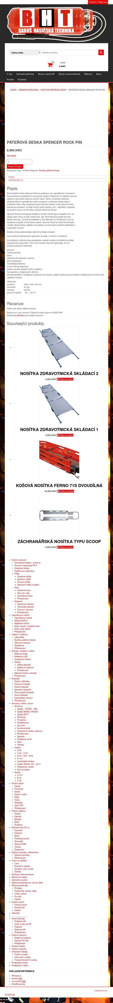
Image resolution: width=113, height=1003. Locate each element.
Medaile (17, 819)
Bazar (98, 74)
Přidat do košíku (15, 166)
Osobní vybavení (19, 559)
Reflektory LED (21, 656)
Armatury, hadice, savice (22, 703)
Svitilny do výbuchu (25, 667)
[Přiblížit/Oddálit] (9, 999)
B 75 (19, 777)
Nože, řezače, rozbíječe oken (27, 626)
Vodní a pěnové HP (22, 924)
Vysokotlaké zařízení (23, 697)
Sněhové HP (19, 929)
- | (94, 991)
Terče (16, 799)
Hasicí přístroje (18, 918)
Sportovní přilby (24, 579)
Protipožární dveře (20, 962)
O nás (9, 74)
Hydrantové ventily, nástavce (29, 730)
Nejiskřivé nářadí (21, 623)
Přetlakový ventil (24, 739)
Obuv (16, 587)
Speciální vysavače (22, 689)
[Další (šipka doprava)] (4, 1002)
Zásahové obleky (21, 568)
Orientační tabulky (20, 951)
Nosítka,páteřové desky (53, 89)
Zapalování (19, 849)
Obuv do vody (23, 593)
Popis (11, 177)
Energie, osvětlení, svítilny (23, 650)
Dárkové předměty (20, 885)
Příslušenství (22, 598)
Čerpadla (16, 678)
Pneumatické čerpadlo (24, 692)
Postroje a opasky (22, 866)
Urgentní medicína (28, 89)
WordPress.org (18, 984)
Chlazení (18, 833)
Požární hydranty (19, 935)
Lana (16, 863)
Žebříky (17, 871)
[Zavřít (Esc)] (1, 999)
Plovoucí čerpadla (22, 684)
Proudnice (21, 719)
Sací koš (21, 725)
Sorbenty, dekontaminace (23, 874)
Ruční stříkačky (21, 695)
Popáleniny (19, 645)
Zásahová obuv (24, 590)
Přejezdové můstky (25, 766)
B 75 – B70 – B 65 (25, 755)
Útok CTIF (18, 805)
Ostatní (17, 899)
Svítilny (17, 662)
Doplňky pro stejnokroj (24, 570)
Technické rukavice (25, 606)
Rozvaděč (18, 841)
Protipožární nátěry (20, 965)
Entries (17, 978)
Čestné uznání (18, 902)
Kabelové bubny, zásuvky (25, 673)
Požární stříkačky (21, 681)
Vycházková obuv (25, 595)
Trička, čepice (20, 893)
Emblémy (18, 824)
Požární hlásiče (18, 946)
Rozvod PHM (20, 844)
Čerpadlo (18, 830)
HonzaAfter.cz (101, 991)
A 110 (19, 758)
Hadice (17, 747)
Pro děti (17, 896)
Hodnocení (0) (15, 180)
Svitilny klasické (24, 664)
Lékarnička (19, 637)
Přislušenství (19, 943)
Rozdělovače (23, 722)
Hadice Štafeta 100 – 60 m (29, 764)
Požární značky (21, 954)
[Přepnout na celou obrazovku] (7, 999)
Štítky (16, 822)
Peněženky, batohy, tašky (25, 890)
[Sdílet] (4, 999)
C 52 (19, 780)
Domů (13, 89)
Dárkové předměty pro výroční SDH (27, 882)
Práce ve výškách (19, 860)
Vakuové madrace (22, 642)
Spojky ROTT (23, 714)
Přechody (21, 717)
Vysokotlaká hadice (25, 761)
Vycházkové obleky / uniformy (27, 562)
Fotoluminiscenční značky (25, 959)
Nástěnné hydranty (22, 937)
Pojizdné (18, 926)
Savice (17, 772)
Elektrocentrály (20, 653)
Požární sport (17, 783)
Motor (17, 835)
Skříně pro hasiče (19, 877)
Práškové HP (20, 921)
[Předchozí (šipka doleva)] (1, 1002)
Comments (19, 981)
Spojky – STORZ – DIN (27, 708)
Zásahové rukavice (25, 604)
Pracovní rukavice (25, 609)
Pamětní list (19, 907)
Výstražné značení (20, 879)
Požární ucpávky (19, 948)
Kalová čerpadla (21, 686)
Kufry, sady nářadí (22, 628)
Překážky (18, 802)
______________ (19, 915)
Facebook (22, 79)
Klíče (19, 742)
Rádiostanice (20, 857)
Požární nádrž (20, 794)
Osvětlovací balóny (22, 659)
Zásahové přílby (24, 576)
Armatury (18, 706)
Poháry (17, 813)
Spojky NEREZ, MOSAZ (27, 711)
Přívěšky (18, 888)
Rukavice (18, 601)
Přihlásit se (16, 975)
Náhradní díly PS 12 (20, 827)
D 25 (19, 750)
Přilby (16, 573)
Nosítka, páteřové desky (25, 639)
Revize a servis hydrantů (69, 74)
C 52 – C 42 (22, 753)
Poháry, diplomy (19, 810)
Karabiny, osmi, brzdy (23, 868)
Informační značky (22, 957)
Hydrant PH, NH (21, 940)
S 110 (19, 775)
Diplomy (17, 816)
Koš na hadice (23, 769)
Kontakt (10, 79)
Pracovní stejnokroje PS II (25, 565)
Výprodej (15, 913)
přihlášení (21, 315)
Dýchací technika (21, 855)
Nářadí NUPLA (20, 620)
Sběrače (21, 736)
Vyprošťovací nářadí (23, 617)
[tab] (56, 177)
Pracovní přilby (23, 582)
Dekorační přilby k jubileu (28, 584)
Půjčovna (88, 74)
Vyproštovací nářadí (20, 615)
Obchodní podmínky (25, 74)
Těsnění (20, 744)
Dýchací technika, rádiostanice (25, 852)
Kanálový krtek (23, 728)
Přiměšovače (23, 733)
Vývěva (17, 846)
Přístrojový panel (21, 838)
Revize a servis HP (46, 74)
